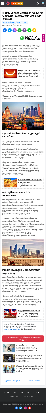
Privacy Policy (30, 397)
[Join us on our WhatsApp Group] (30, 38)
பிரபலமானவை (33, 381)
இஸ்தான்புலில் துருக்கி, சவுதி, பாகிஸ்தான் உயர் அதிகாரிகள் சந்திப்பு (29, 368)
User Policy (37, 392)
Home (6, 392)
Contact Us (24, 392)
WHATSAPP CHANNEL (12, 329)
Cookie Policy (15, 397)
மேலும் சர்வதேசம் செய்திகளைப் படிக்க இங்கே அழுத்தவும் (23, 338)
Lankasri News (22, 404)
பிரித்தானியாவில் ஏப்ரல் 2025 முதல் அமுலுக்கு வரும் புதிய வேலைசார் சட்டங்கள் (29, 313)
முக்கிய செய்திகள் (12, 381)
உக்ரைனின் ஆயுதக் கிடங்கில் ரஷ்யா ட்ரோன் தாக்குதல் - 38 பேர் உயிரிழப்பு (29, 358)
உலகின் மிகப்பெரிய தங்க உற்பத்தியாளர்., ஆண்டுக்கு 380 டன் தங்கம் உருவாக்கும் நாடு (30, 182)
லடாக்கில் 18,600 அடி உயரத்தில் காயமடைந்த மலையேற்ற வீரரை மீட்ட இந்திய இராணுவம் (27, 348)
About (14, 392)
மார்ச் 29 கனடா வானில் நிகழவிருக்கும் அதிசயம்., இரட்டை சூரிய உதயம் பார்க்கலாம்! (29, 73)
